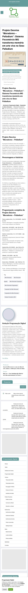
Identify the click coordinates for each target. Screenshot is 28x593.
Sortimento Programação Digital (11, 105)
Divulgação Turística (10, 486)
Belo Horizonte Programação (16, 76)
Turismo (6, 477)
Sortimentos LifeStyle (10, 512)
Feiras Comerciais (9, 522)
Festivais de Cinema (9, 470)
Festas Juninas (9, 499)
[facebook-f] (10, 4)
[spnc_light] (26, 13)
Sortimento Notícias (10, 515)
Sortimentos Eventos (10, 519)
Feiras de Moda (9, 538)
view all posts (5, 358)
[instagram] (16, 4)
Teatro (6, 467)
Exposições (6, 72)
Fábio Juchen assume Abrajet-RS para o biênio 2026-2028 (18, 395)
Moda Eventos (9, 531)
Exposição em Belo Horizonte (7, 78)
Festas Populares (8, 496)
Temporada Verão (9, 479)
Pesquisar (23, 386)
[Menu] (2, 12)
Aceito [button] (10, 589)
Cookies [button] (5, 589)
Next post (5, 371)
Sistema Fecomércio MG (10, 79)
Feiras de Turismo (9, 490)
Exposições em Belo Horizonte (12, 293)
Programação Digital (14, 72)
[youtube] (17, 4)
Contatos (7, 545)
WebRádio (7, 542)
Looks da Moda (9, 535)
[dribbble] (14, 4)
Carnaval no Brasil (10, 502)
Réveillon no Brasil (10, 506)
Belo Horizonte (6, 75)
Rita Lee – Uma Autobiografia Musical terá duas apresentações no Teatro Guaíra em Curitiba (13, 374)
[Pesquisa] (23, 13)
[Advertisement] (14, 444)
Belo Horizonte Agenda (13, 75)
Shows (6, 463)
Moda (6, 529)
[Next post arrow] (24, 374)
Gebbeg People (9, 525)
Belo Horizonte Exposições (16, 281)
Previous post (5, 364)
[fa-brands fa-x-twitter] (12, 4)
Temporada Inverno (10, 483)
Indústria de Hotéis (10, 493)
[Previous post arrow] (24, 367)
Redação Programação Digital (9, 82)
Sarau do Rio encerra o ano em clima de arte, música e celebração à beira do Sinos (13, 367)
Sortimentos (7, 509)
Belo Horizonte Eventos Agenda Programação (12, 70)
